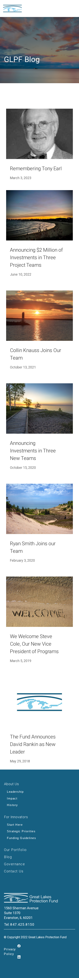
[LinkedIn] (19, 957)
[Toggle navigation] (63, 8)
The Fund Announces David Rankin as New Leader (33, 744)
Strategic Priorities (21, 831)
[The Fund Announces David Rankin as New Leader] (39, 702)
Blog (8, 857)
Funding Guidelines (21, 838)
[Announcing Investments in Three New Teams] (39, 408)
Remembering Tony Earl (36, 168)
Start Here (15, 824)
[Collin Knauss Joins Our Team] (39, 315)
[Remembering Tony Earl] (39, 134)
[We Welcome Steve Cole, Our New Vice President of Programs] (39, 602)
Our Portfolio (15, 850)
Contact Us (13, 871)
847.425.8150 (22, 924)
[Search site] (74, 7)
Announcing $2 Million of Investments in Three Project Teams (36, 257)
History (12, 805)
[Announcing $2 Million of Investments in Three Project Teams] (39, 215)
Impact (12, 798)
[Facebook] (19, 946)
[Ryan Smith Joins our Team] (39, 509)
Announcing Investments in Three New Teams (33, 450)
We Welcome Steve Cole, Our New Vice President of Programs (34, 643)
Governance (14, 864)
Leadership (15, 791)
